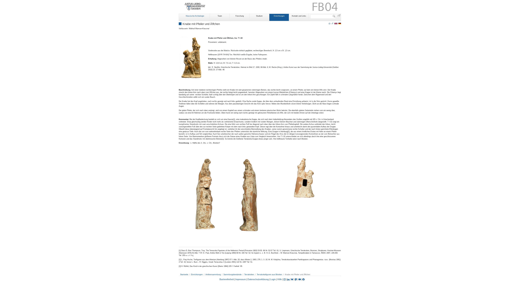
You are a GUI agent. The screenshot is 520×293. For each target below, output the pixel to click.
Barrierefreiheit (227, 279)
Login (273, 279)
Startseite (184, 274)
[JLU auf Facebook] (303, 279)
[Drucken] (329, 23)
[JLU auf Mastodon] (296, 279)
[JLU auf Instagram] (284, 279)
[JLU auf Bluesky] (292, 279)
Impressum (240, 279)
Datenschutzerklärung (258, 279)
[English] (335, 23)
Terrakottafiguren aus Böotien (269, 274)
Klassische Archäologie (195, 16)
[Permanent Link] (332, 23)
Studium (259, 16)
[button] (339, 16)
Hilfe (279, 279)
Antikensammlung (213, 274)
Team (220, 16)
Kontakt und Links (299, 16)
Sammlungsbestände (232, 274)
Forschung (239, 16)
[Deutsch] (339, 23)
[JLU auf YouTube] (300, 279)
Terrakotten (249, 274)
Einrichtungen (279, 16)
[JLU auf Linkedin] (288, 279)
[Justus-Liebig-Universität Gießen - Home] (194, 7)
